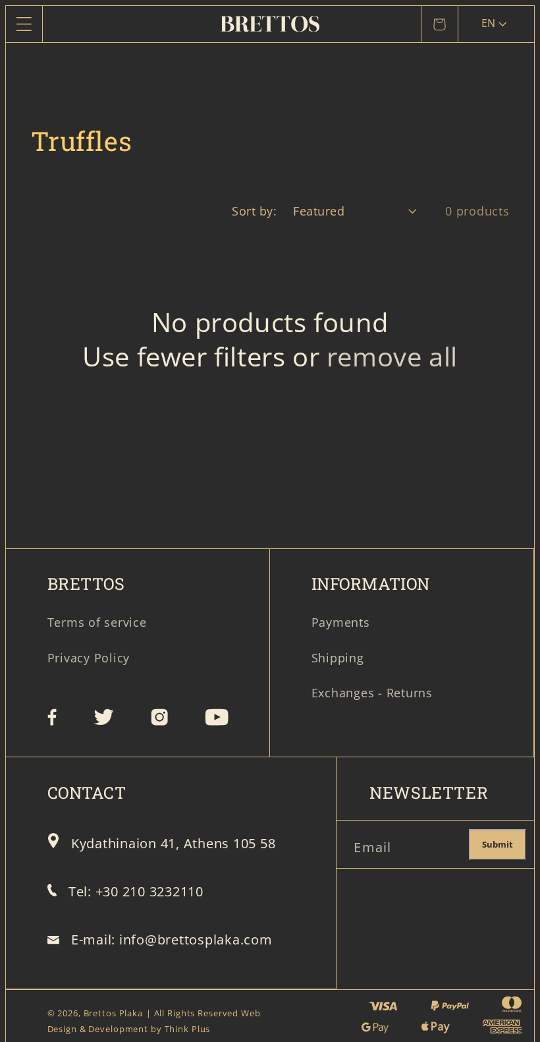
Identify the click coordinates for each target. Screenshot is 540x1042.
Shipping (337, 658)
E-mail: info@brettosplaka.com (172, 939)
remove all (392, 356)
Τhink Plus (188, 1029)
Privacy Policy (88, 658)
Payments (340, 622)
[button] (24, 24)
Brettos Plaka (113, 1013)
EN (488, 23)
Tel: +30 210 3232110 (135, 891)
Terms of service (97, 622)
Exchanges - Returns (372, 693)
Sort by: (254, 211)
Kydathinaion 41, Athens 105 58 (173, 843)
